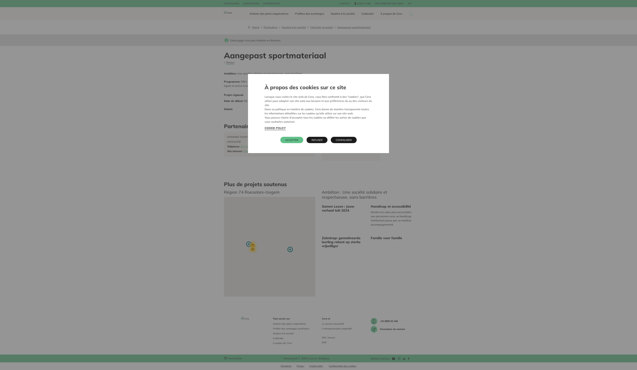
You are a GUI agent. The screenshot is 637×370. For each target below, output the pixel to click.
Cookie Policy (275, 128)
